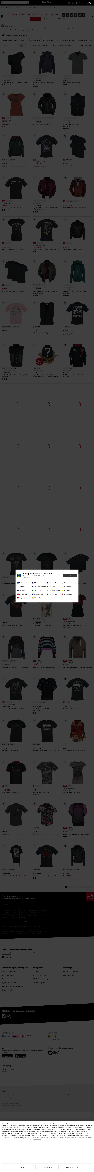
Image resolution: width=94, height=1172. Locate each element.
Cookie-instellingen (72, 1137)
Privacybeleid (37, 1139)
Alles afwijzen (47, 1167)
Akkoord (22, 1167)
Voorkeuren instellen (72, 1167)
